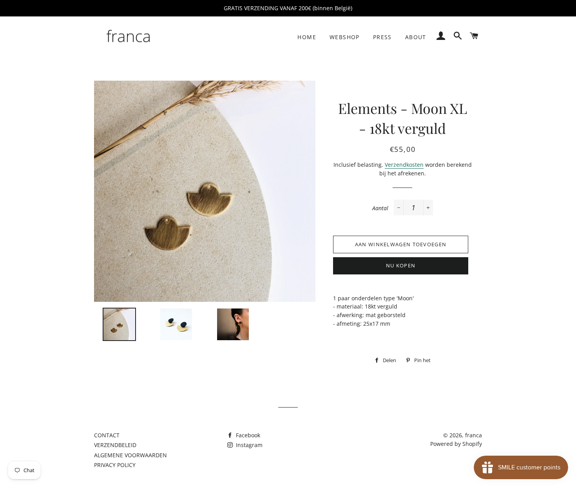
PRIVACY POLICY (115, 465)
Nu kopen (400, 265)
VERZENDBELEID (115, 445)
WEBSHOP (345, 37)
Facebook (247, 435)
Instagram (248, 445)
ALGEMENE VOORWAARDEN (130, 455)
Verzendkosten (404, 164)
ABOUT (415, 37)
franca (473, 435)
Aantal (380, 208)
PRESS (382, 37)
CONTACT (107, 435)
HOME (306, 37)
